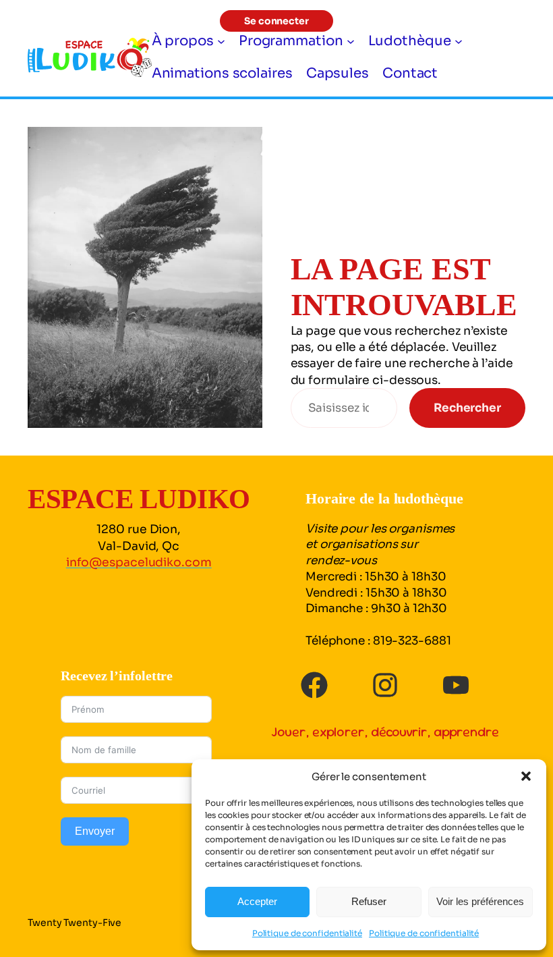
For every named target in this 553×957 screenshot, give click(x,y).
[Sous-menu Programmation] (351, 41)
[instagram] (385, 685)
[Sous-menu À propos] (221, 41)
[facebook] (314, 685)
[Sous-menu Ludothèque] (459, 41)
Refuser (368, 901)
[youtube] (456, 685)
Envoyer (95, 831)
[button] (526, 776)
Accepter (257, 901)
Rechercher (467, 408)
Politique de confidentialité (307, 933)
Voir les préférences (480, 901)
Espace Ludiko (139, 498)
